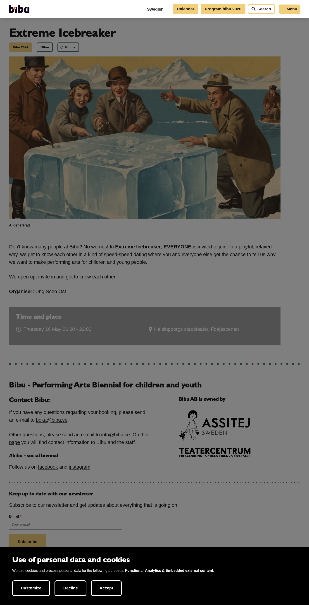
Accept (106, 588)
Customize (31, 588)
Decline (70, 588)
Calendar (185, 9)
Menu (292, 9)
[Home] (19, 9)
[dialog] (154, 576)
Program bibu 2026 (223, 9)
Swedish (155, 9)
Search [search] (264, 9)
